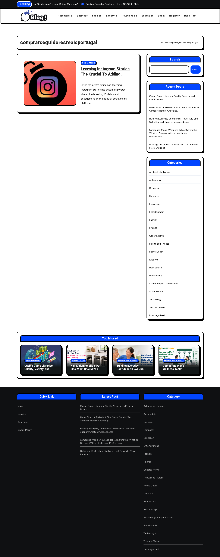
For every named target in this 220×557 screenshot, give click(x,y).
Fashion (97, 15)
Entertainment (156, 212)
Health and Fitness (159, 243)
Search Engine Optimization (163, 283)
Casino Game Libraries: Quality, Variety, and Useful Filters (38, 369)
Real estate (155, 267)
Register (174, 15)
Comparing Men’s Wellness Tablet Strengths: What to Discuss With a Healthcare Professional (173, 133)
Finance (153, 228)
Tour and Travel (157, 307)
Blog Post (190, 15)
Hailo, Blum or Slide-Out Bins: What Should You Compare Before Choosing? (174, 109)
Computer (154, 196)
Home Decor (156, 251)
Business (82, 15)
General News (156, 236)
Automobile (65, 15)
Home (164, 42)
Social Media (88, 62)
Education (148, 15)
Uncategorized (157, 315)
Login (161, 15)
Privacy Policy (24, 430)
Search (175, 59)
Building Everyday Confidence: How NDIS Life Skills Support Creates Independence (173, 120)
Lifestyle (111, 15)
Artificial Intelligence (160, 172)
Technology (155, 299)
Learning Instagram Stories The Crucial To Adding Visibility (105, 74)
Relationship (129, 15)
